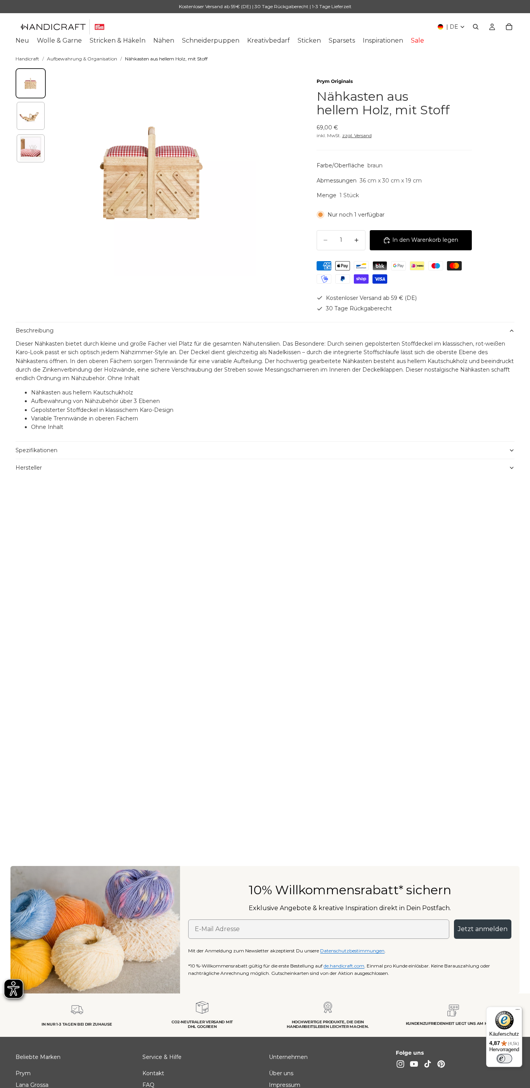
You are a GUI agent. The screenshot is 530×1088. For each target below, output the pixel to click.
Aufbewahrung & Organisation (82, 59)
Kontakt (153, 1073)
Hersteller (29, 467)
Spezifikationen (36, 450)
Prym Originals (335, 81)
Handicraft (27, 59)
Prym (23, 1073)
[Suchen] (475, 26)
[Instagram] (400, 1064)
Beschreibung (35, 330)
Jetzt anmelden (482, 929)
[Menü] (517, 1011)
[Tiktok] (427, 1064)
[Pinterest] (441, 1064)
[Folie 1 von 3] (31, 83)
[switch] (504, 1058)
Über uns (281, 1073)
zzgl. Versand (357, 135)
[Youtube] (414, 1064)
